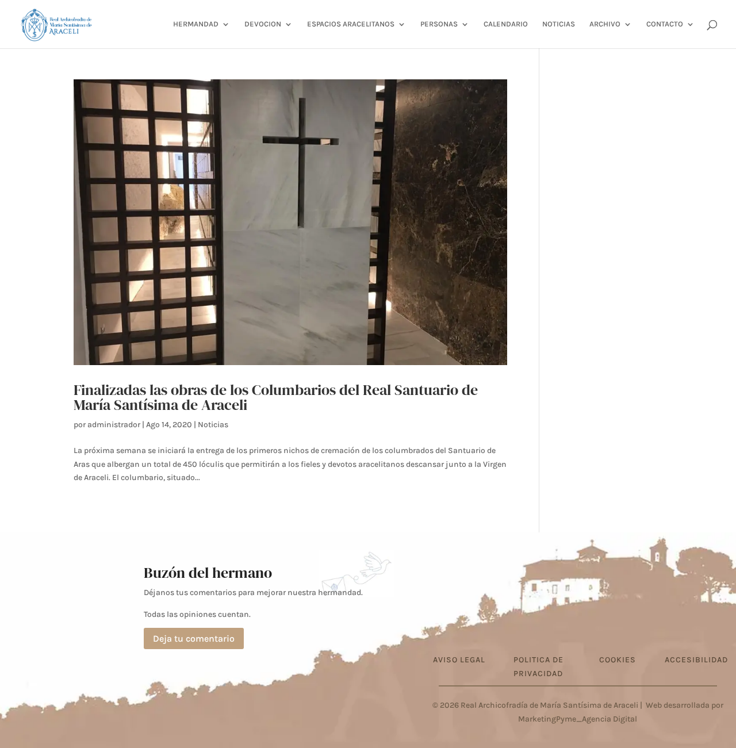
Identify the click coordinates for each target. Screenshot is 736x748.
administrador (113, 424)
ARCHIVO (604, 24)
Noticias (213, 424)
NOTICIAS (558, 24)
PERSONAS (439, 24)
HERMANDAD (195, 24)
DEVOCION (262, 24)
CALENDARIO (506, 24)
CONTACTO (664, 24)
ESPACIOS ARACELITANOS (350, 24)
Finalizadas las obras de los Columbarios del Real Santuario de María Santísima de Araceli (276, 397)
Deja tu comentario (194, 638)
